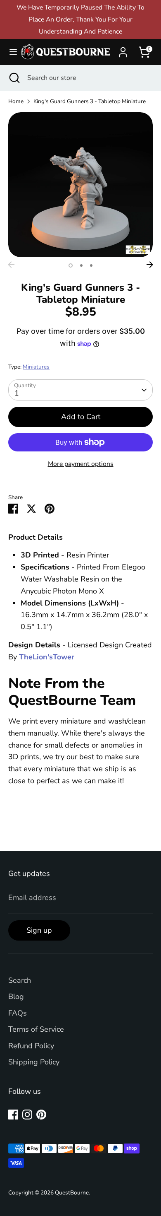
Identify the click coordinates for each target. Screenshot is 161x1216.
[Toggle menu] (9, 51)
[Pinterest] (41, 1114)
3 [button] (91, 265)
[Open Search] (13, 78)
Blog (16, 996)
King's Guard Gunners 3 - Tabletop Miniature (89, 101)
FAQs (17, 1013)
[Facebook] (13, 1114)
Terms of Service (36, 1029)
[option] (80, 184)
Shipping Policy (33, 1062)
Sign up (39, 930)
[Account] (123, 50)
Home (16, 101)
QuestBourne (72, 1193)
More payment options (81, 463)
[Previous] (11, 265)
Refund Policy (31, 1046)
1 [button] (71, 265)
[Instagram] (27, 1114)
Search (19, 980)
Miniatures (36, 367)
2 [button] (81, 265)
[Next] (150, 265)
